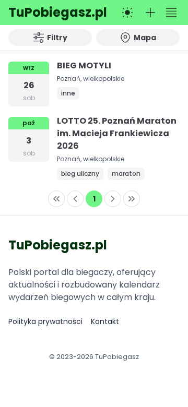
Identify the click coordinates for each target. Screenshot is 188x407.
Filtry (57, 37)
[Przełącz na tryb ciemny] (127, 12)
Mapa (145, 37)
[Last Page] (131, 198)
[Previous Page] (75, 198)
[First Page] (56, 198)
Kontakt (105, 321)
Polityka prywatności (45, 321)
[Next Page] (112, 198)
